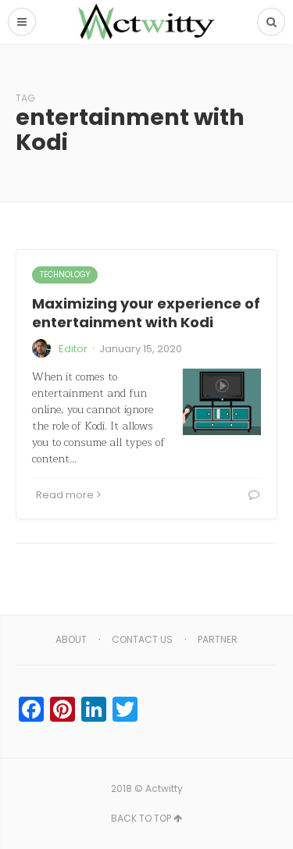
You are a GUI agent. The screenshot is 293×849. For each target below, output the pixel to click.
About (71, 639)
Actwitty (164, 788)
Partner (218, 639)
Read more (65, 494)
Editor (73, 348)
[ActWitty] (147, 21)
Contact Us (142, 639)
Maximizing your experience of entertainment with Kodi (146, 312)
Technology (65, 274)
